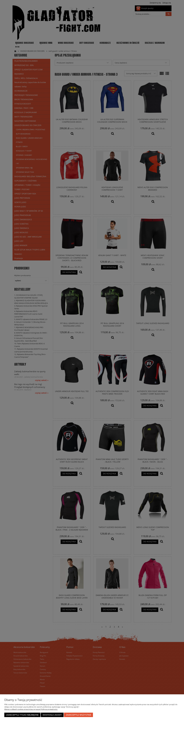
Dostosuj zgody (52, 715)
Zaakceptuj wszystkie (78, 715)
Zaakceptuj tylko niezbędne (22, 715)
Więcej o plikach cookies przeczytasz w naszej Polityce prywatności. (31, 709)
